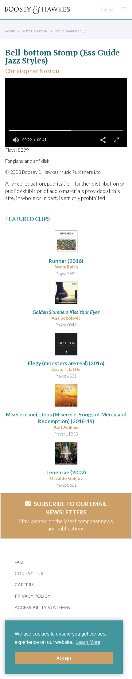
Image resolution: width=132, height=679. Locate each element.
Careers (24, 584)
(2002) (66, 472)
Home (10, 31)
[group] (15, 140)
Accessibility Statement (44, 607)
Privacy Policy (32, 596)
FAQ (19, 562)
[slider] (66, 130)
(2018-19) (66, 417)
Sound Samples (68, 31)
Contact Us (29, 573)
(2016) (66, 261)
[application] (66, 112)
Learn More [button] (88, 642)
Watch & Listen (35, 31)
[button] (103, 140)
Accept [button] (63, 658)
